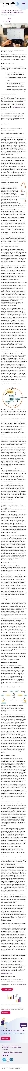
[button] (24, 4)
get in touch (17, 107)
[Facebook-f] (3, 1055)
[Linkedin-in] (6, 1055)
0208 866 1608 (17, 984)
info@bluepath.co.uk (17, 1052)
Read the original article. (7, 973)
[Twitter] (8, 1055)
